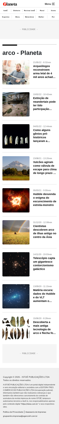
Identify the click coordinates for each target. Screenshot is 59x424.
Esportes (6, 17)
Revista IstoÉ (29, 10)
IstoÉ (5, 10)
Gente (53, 10)
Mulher (41, 17)
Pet (53, 17)
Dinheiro (16, 10)
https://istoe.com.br (29, 404)
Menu (17, 17)
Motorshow (29, 17)
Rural (42, 10)
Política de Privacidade (13, 412)
